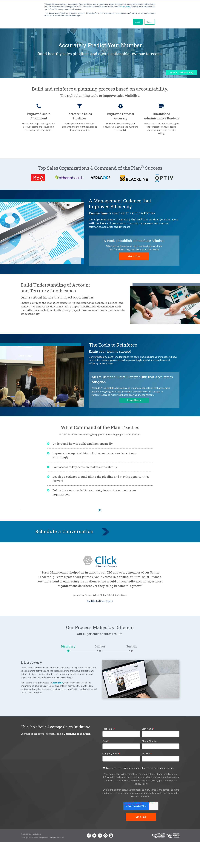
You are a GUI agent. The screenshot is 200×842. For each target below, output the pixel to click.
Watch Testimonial (180, 72)
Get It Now (134, 256)
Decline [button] (149, 22)
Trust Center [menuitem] (26, 834)
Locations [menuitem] (37, 834)
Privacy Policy (125, 6)
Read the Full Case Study (99, 601)
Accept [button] (137, 22)
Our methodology (98, 356)
